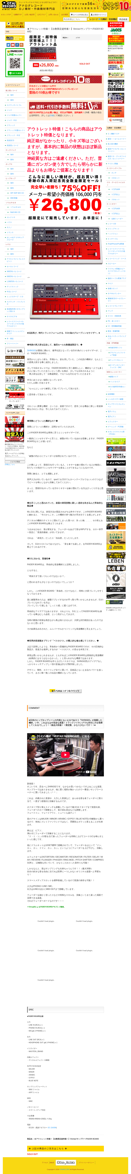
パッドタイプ (115, 382)
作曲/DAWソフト (116, 348)
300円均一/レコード (14, 271)
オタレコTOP (6, 14)
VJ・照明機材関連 (115, 326)
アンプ (110, 311)
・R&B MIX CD (14, 212)
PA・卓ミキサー (114, 321)
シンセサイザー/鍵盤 (115, 399)
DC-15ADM (52, 1128)
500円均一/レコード (14, 276)
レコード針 (112, 224)
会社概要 (64, 14)
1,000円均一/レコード (15, 281)
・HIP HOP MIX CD (16, 193)
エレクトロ (11, 217)
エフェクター (113, 422)
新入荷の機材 (113, 144)
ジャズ (9, 110)
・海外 (11, 95)
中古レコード (12, 292)
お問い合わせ (53, 14)
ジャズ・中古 (12, 120)
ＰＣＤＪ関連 (113, 164)
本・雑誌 (10, 338)
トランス (10, 232)
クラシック (11, 125)
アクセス (45, 1162)
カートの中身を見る (80, 14)
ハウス (9, 222)
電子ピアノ (112, 417)
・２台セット (115, 178)
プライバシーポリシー (86, 1162)
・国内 (11, 100)
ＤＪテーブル (113, 239)
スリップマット (113, 229)
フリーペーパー (12, 344)
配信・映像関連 (113, 331)
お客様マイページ (99, 14)
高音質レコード (12, 145)
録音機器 (111, 394)
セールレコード (12, 266)
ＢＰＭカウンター (114, 293)
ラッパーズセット (116, 360)
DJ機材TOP (18, 14)
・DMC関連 (13, 198)
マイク (110, 283)
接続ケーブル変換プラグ (117, 278)
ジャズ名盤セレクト (14, 115)
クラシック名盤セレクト (16, 130)
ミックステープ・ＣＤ (15, 297)
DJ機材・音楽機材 (108, 19)
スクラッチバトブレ (14, 105)
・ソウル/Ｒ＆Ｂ (15, 207)
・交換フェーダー (116, 219)
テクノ (9, 227)
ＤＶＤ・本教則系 (114, 316)
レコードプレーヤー (115, 306)
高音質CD (10, 140)
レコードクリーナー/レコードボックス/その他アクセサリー (15, 324)
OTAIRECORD (65, 1169)
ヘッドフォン (113, 234)
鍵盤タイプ (114, 377)
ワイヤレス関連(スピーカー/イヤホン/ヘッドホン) (116, 271)
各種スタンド (113, 288)
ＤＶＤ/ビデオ (12, 316)
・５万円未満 (115, 189)
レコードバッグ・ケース (117, 259)
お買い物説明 (30, 14)
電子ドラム (112, 412)
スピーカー (112, 264)
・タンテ (113, 173)
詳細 (52, 115)
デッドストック (12, 287)
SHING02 (31, 350)
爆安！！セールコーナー (117, 139)
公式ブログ (41, 14)
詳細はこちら (10, 464)
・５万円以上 (115, 194)
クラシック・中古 (13, 135)
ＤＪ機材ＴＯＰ (113, 134)
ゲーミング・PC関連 (115, 427)
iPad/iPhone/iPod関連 (116, 244)
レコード (93, 19)
